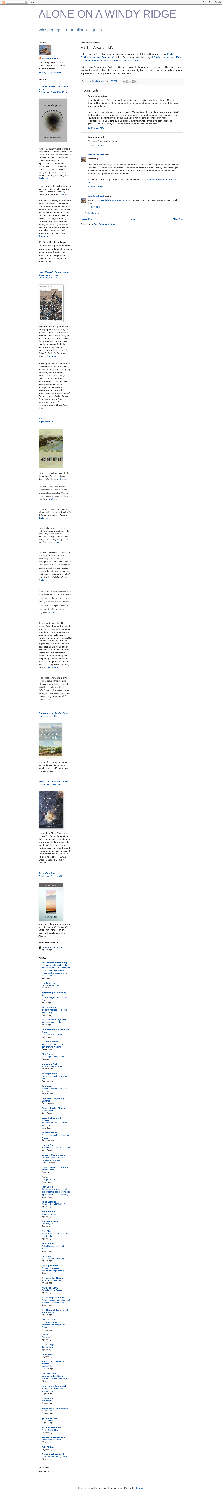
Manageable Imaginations (55, 1408)
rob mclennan (49, 1007)
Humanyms (47, 1354)
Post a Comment (93, 213)
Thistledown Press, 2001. (51, 876)
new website (47, 1401)
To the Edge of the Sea (53, 1297)
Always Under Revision (54, 1437)
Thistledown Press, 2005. (51, 784)
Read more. (43, 178)
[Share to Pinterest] (135, 81)
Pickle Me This (49, 983)
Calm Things (48, 1344)
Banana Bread (48, 1170)
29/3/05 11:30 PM (96, 128)
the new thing (47, 1347)
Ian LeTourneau (50, 1221)
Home (132, 219)
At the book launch (50, 1312)
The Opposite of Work (53, 1454)
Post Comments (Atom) (105, 224)
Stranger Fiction (49, 1214)
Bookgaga (47, 1086)
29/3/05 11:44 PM (96, 145)
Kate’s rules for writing (51, 1440)
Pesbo (45, 1177)
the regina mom (50, 1265)
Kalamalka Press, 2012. (50, 278)
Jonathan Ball (49, 1211)
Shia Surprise (47, 1420)
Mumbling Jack (49, 1064)
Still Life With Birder (52, 1427)
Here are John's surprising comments (114, 200)
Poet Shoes (47, 1231)
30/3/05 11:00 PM (96, 186)
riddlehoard (48, 1398)
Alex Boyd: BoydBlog (53, 1098)
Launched (46, 1101)
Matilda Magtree (50, 1041)
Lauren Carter (49, 1145)
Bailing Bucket (49, 1418)
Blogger (139, 1488)
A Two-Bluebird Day (50, 1430)
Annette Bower (49, 1132)
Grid (40, 418)
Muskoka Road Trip (50, 985)
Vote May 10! (47, 1224)
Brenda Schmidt (96, 154)
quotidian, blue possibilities (53, 1022)
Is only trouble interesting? (53, 1258)
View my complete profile (50, 72)
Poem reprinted (48, 1111)
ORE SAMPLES (49, 1319)
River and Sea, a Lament (52, 1066)
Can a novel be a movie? (52, 1034)
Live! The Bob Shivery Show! (54, 1457)
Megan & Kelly (48, 1366)
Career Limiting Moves (53, 1108)
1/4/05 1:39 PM (95, 207)
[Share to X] (130, 81)
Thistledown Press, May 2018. (53, 92)
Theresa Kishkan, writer (54, 1020)
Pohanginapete (49, 1073)
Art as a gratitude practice (53, 1056)
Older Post (178, 219)
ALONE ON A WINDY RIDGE (107, 14)
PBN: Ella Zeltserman (51, 1280)
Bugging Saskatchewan (54, 1155)
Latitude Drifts (49, 1373)
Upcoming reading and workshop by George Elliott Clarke (53, 1325)
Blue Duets (47, 1054)
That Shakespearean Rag (55, 962)
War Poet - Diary (50, 1288)
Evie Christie (48, 1447)
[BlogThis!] (127, 81)
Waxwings (46, 1337)
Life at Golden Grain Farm (55, 1167)
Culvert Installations (52, 947)
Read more (44, 236)
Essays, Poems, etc (51, 1179)
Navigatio (46, 1256)
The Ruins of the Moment (55, 1310)
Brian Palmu (48, 1243)
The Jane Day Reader (53, 1278)
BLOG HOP (47, 1410)
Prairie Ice (47, 1334)
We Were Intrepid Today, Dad (54, 1204)
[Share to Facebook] (133, 81)
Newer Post (87, 219)
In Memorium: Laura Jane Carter (56, 1147)
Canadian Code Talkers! (52, 1290)
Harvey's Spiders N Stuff (54, 1386)
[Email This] (124, 81)
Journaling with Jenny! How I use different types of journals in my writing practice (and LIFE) (56, 1192)
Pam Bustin (47, 1187)
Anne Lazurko (49, 1202)
